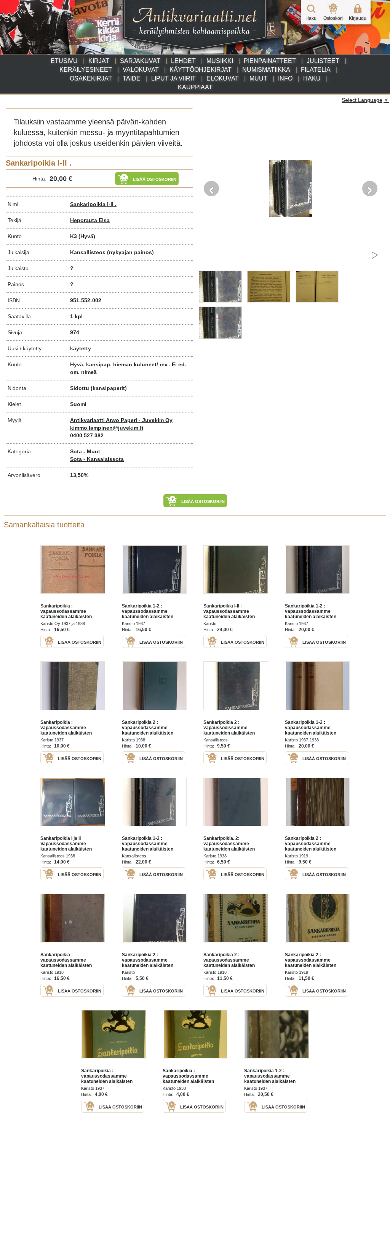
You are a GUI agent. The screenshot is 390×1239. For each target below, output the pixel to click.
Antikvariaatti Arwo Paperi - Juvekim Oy (121, 420)
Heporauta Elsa (90, 220)
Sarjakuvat (140, 61)
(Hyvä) (86, 236)
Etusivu (64, 61)
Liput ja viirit (173, 78)
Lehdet (183, 61)
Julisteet (323, 61)
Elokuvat (222, 78)
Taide (132, 78)
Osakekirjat (91, 78)
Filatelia (316, 69)
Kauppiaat (195, 87)
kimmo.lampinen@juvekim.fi (106, 428)
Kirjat (98, 61)
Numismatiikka (266, 69)
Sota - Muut (85, 451)
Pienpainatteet (270, 61)
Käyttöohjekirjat (200, 69)
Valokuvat (141, 69)
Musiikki (219, 61)
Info (285, 78)
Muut (258, 78)
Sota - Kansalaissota (97, 459)
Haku (312, 78)
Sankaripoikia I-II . (93, 204)
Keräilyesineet (85, 69)
